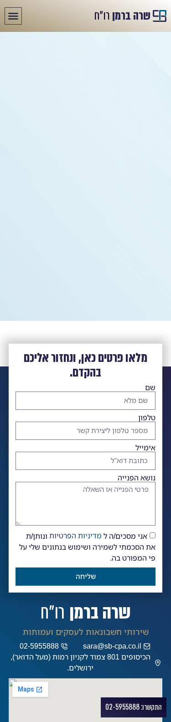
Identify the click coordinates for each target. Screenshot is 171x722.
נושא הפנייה (136, 478)
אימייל (145, 448)
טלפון (146, 418)
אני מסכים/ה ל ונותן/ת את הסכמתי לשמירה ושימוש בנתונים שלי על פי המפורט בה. (87, 547)
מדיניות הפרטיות (75, 536)
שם (150, 388)
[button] (13, 16)
